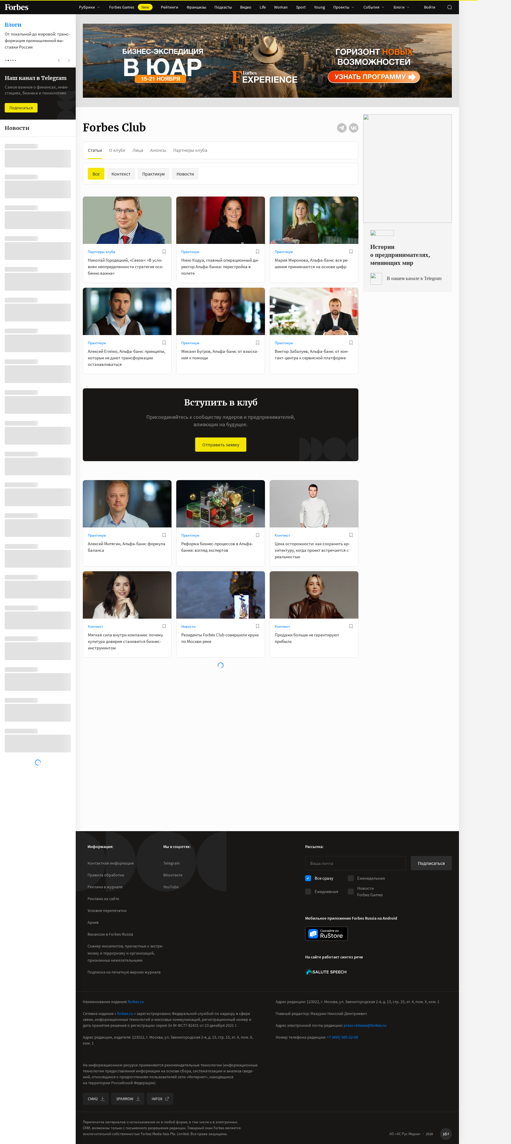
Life (263, 7)
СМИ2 (93, 1098)
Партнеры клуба (190, 150)
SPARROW (124, 1098)
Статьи (95, 150)
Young (319, 7)
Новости (188, 626)
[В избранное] (164, 251)
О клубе (117, 150)
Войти (429, 7)
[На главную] (16, 7)
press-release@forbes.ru (365, 1025)
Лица (137, 150)
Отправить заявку (220, 445)
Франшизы (196, 7)
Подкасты (223, 7)
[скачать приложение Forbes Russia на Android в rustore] (326, 933)
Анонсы (158, 150)
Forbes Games (129, 7)
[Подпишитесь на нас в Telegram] (342, 128)
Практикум (190, 251)
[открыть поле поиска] (449, 7)
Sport (301, 7)
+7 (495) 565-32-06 (342, 1037)
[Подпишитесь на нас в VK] (353, 128)
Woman (281, 7)
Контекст (282, 535)
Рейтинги (169, 7)
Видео (245, 7)
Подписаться (431, 863)
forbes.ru (136, 1001)
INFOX (157, 1098)
